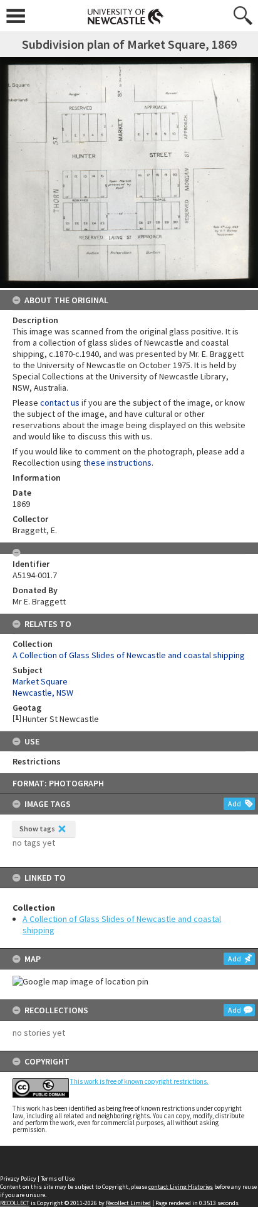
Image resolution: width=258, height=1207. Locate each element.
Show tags (37, 828)
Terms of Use (58, 1178)
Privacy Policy (18, 1178)
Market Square (40, 681)
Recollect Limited (128, 1203)
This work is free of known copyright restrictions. (139, 1081)
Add (234, 803)
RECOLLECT (14, 1203)
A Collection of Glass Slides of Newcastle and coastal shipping (129, 655)
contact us (60, 402)
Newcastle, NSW (43, 692)
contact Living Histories (180, 1187)
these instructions (117, 462)
